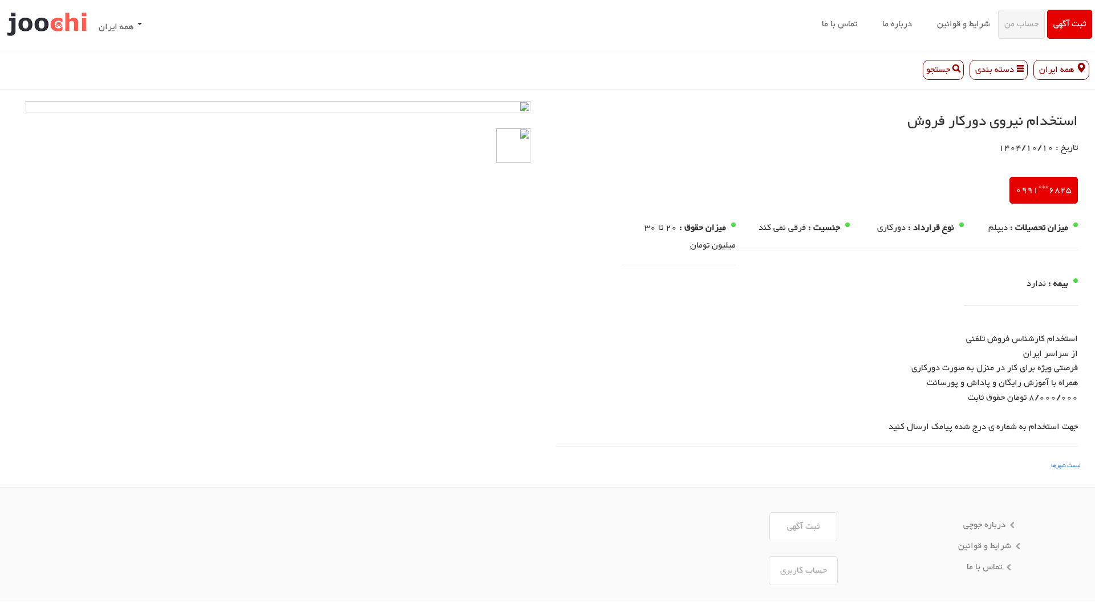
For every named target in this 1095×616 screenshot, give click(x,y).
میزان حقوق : (702, 228)
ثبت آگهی (1069, 24)
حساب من (1021, 24)
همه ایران (116, 27)
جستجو (939, 70)
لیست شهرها (1066, 465)
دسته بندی (994, 70)
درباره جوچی (984, 525)
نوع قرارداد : (931, 228)
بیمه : (1058, 284)
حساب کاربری (803, 570)
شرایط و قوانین (963, 24)
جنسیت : (824, 228)
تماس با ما (839, 24)
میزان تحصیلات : (1039, 228)
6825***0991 (1044, 190)
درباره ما (897, 24)
